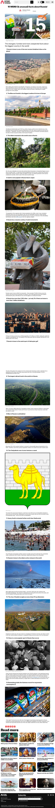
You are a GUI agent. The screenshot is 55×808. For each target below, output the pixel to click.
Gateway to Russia (26, 10)
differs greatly (19, 216)
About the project (4, 797)
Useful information (46, 4)
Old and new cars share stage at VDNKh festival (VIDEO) (9, 759)
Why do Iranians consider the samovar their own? (26, 744)
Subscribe (22, 795)
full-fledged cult (35, 677)
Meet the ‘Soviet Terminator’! (44, 789)
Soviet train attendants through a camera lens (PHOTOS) (45, 744)
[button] (29, 1)
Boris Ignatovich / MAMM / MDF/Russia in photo (13, 671)
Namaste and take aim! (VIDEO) (45, 773)
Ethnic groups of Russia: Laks (26, 758)
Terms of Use (3, 801)
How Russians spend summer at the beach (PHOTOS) (45, 759)
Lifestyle (34, 11)
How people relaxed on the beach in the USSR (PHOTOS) (8, 790)
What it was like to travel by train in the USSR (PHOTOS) (27, 790)
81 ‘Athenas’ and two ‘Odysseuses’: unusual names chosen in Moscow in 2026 (8, 775)
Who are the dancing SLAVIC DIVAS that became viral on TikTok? (26, 775)
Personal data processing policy (6, 800)
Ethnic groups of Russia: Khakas (9, 743)
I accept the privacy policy (23, 800)
